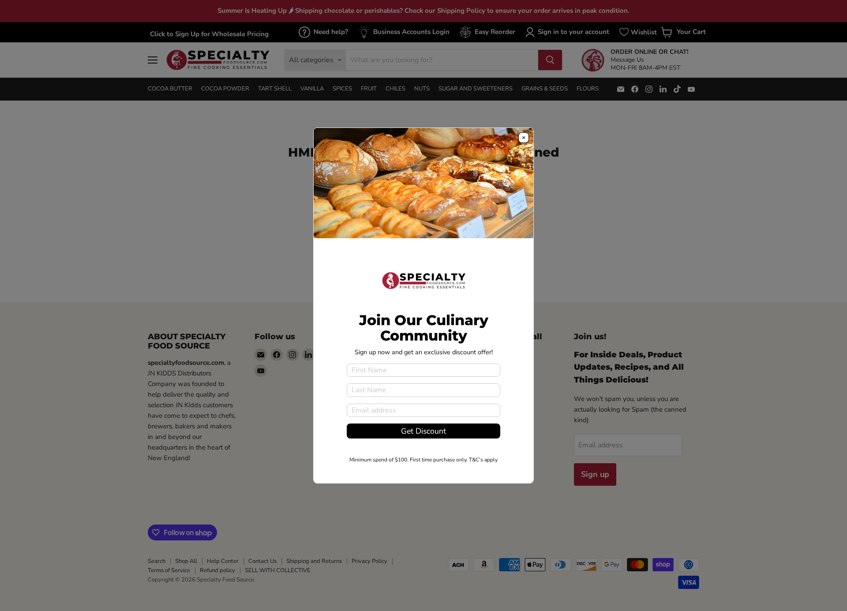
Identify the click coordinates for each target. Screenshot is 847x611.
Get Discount (423, 431)
